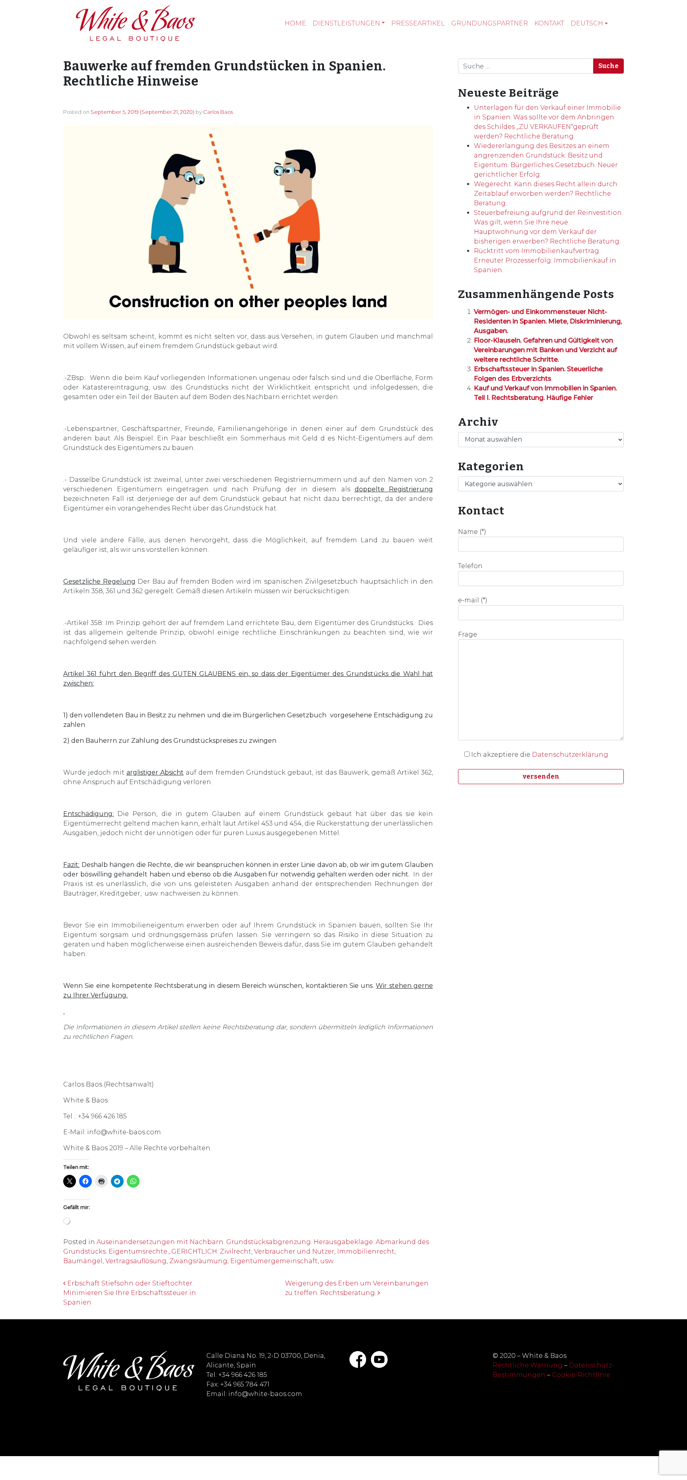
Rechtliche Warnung (528, 1365)
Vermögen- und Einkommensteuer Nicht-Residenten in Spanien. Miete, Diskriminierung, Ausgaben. (548, 321)
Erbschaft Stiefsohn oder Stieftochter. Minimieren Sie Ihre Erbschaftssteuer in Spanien (129, 1292)
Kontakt (549, 23)
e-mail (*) (472, 600)
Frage (467, 634)
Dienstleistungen (346, 23)
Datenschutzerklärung (570, 754)
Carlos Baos (218, 112)
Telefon (470, 566)
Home (295, 23)
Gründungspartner (489, 23)
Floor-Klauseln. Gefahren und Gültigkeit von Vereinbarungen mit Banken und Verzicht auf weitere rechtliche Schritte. (545, 350)
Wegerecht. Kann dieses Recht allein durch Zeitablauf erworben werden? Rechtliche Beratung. (545, 193)
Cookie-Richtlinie (581, 1375)
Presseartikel (418, 23)
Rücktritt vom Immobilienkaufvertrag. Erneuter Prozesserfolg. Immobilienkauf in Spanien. (545, 260)
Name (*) (472, 532)
